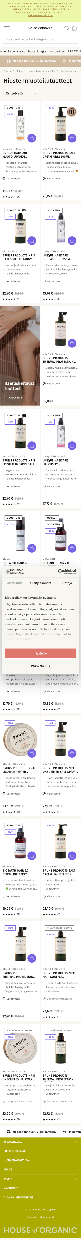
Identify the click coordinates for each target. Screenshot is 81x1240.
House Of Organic (15, 1151)
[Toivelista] (67, 28)
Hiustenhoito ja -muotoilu (41, 71)
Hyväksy (40, 653)
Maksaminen (11, 1188)
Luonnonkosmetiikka (17, 1160)
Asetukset (38, 665)
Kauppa (8, 1178)
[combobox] (40, 39)
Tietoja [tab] (67, 583)
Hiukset (19, 71)
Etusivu (7, 71)
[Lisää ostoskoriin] (31, 138)
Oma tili (8, 1169)
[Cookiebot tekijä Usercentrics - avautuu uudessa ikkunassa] (58, 571)
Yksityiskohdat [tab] (40, 583)
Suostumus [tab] (14, 583)
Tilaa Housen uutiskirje (18, 1197)
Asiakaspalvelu (13, 1141)
